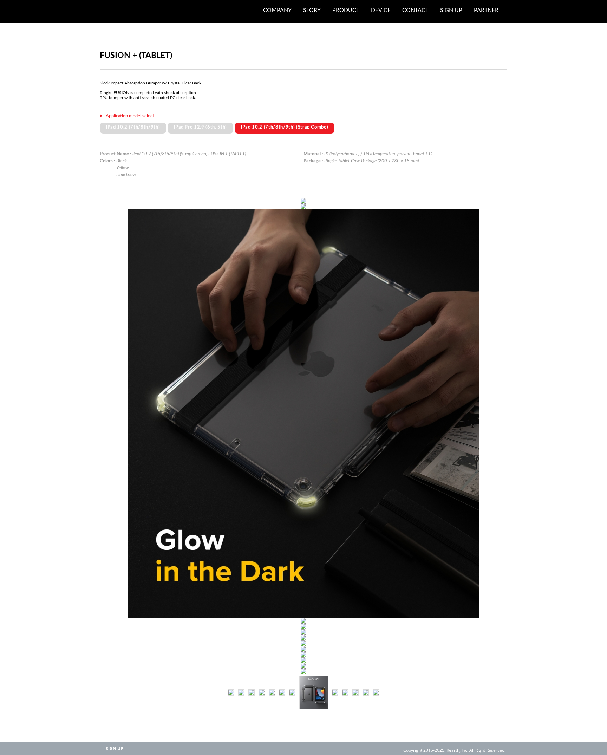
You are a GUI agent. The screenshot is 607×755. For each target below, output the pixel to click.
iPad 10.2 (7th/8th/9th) (133, 127)
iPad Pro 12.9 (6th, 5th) (200, 127)
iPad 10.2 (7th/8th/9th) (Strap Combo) (284, 127)
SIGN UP (114, 748)
